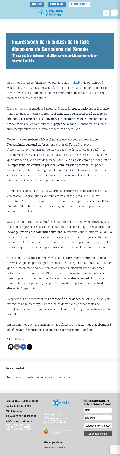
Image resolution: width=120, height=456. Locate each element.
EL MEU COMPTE (79, 4)
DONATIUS (37, 4)
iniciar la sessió (25, 377)
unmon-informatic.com (54, 448)
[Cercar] (105, 12)
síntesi (20, 108)
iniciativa (75, 82)
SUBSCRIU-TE (56, 4)
